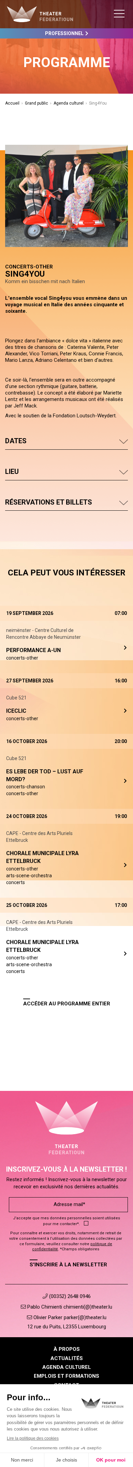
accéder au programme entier (66, 1004)
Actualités (66, 1358)
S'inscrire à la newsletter (68, 1265)
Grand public (36, 103)
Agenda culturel (69, 103)
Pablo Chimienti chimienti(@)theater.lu (69, 1307)
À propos (67, 1349)
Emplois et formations (66, 1376)
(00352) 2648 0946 (69, 1296)
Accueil (12, 103)
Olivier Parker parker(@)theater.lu (69, 1317)
